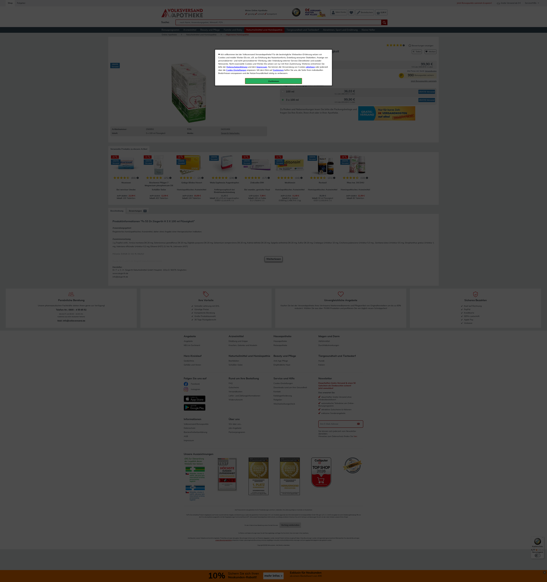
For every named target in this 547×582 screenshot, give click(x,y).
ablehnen (310, 67)
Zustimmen (278, 70)
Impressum (262, 67)
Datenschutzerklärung (236, 67)
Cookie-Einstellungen (236, 70)
